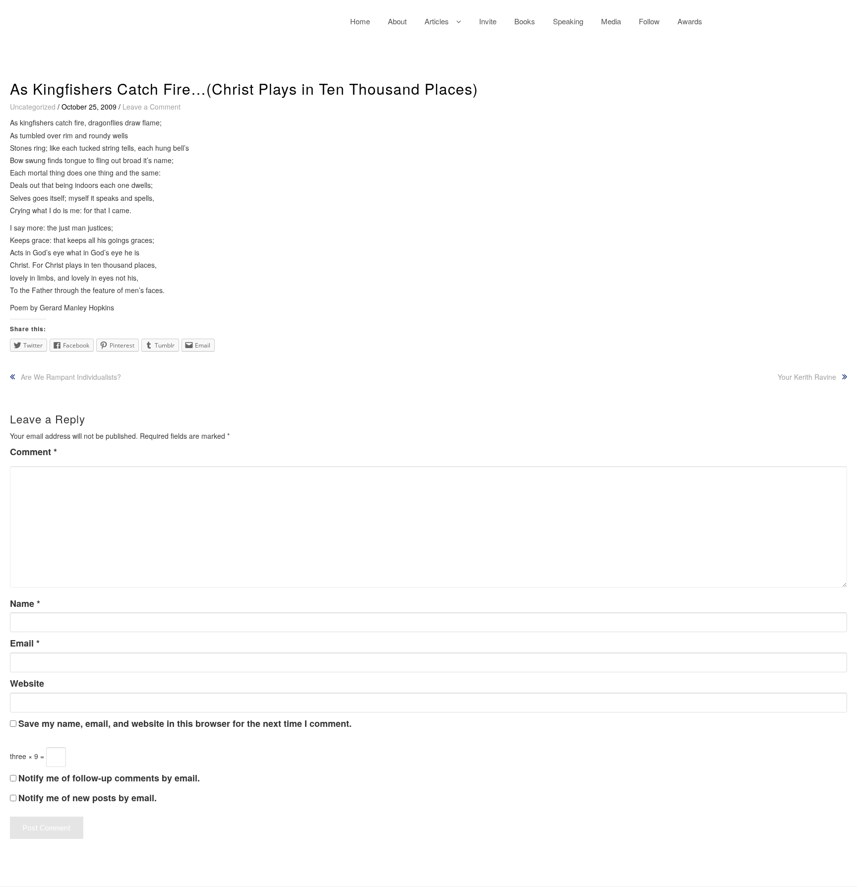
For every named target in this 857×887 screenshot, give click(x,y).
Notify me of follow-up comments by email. (109, 777)
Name (25, 603)
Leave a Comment (151, 107)
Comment (33, 452)
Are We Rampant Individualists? (71, 377)
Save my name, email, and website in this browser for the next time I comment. (185, 723)
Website (27, 683)
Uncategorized (33, 107)
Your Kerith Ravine (807, 377)
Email (25, 643)
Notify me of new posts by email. (87, 797)
